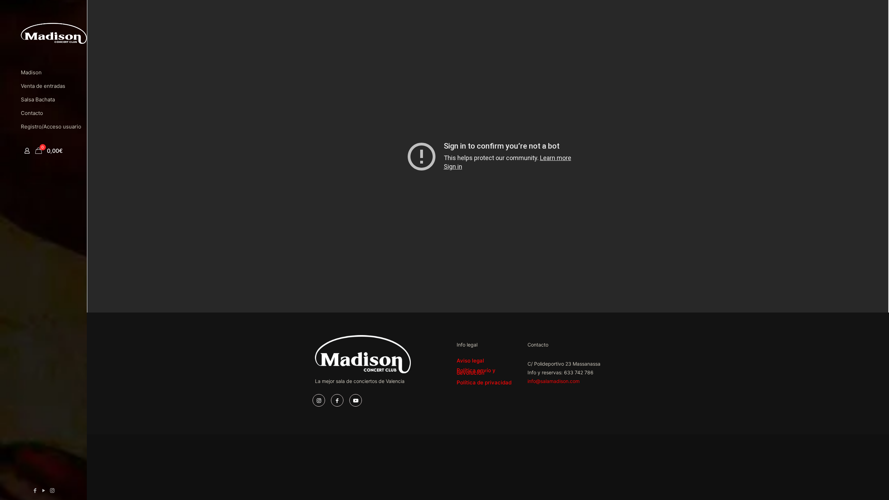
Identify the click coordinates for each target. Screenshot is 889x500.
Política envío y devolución (476, 371)
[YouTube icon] (43, 490)
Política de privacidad (484, 382)
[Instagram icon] (52, 490)
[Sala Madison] (54, 33)
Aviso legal (470, 360)
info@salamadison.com (553, 381)
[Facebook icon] (35, 490)
